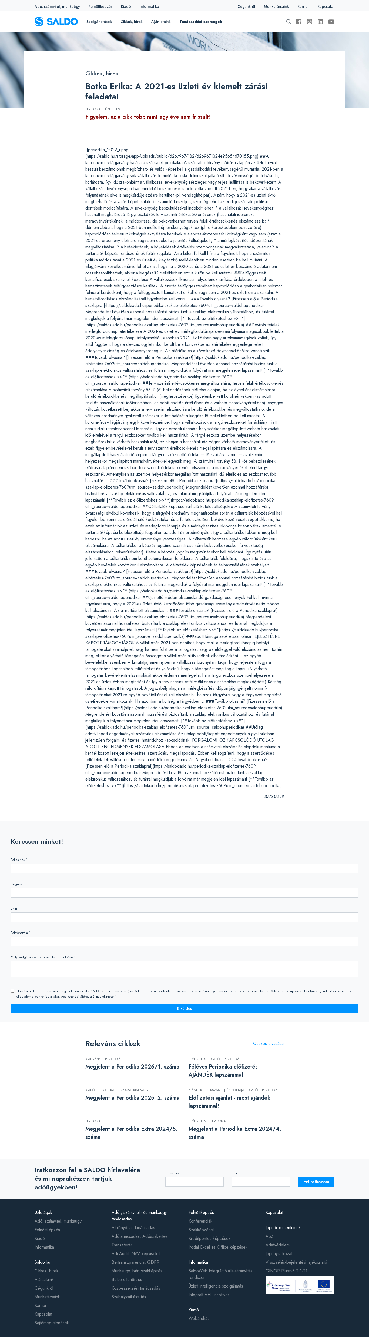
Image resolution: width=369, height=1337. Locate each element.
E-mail (16, 908)
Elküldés (184, 1008)
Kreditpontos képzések (209, 1238)
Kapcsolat (325, 6)
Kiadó (126, 6)
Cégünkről (246, 6)
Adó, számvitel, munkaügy (57, 6)
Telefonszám (20, 932)
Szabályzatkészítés (129, 1297)
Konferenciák (200, 1221)
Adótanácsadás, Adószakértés (139, 1236)
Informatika (149, 6)
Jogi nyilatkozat (279, 1253)
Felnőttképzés (100, 6)
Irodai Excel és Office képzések (218, 1247)
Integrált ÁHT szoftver (209, 1295)
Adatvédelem (278, 1245)
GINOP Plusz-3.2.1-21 (286, 1271)
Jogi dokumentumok (283, 1228)
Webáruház (199, 1318)
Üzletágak (43, 1212)
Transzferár (122, 1245)
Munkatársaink (276, 6)
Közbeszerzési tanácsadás (136, 1288)
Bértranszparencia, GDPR (135, 1262)
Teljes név (19, 859)
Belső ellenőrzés (127, 1279)
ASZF (271, 1236)
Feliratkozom (316, 1182)
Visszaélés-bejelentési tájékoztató (296, 1262)
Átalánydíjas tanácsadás (133, 1228)
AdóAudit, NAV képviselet (136, 1253)
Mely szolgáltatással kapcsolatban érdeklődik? (44, 957)
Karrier (303, 6)
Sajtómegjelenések (52, 1323)
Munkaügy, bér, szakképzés (137, 1271)
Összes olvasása (268, 1043)
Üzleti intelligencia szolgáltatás (216, 1286)
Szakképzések (202, 1230)
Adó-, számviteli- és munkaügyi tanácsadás (139, 1215)
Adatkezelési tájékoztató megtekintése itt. (89, 996)
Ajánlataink (161, 21)
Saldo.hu (42, 1262)
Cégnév (18, 884)
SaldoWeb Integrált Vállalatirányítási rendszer (221, 1274)
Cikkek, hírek (131, 21)
